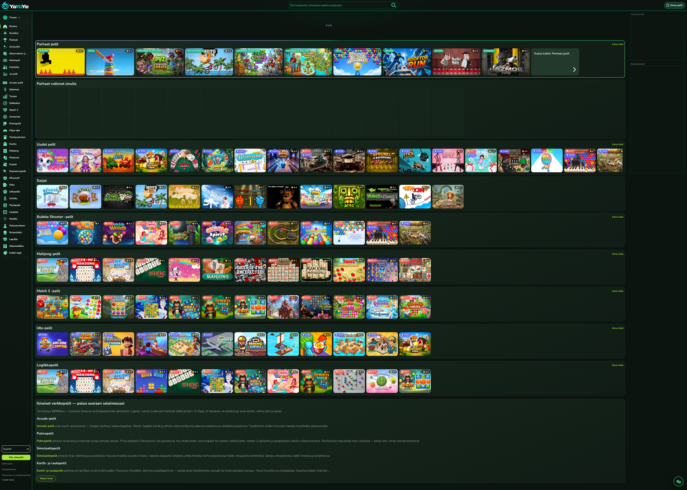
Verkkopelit (7, 463)
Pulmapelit (44, 441)
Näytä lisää (46, 478)
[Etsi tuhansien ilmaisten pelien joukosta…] (393, 5)
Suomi (7, 449)
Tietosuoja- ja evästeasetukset (16, 475)
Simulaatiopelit (47, 456)
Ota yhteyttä (16, 457)
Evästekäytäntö (9, 469)
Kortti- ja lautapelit (50, 471)
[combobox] (343, 5)
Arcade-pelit (45, 426)
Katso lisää (617, 44)
